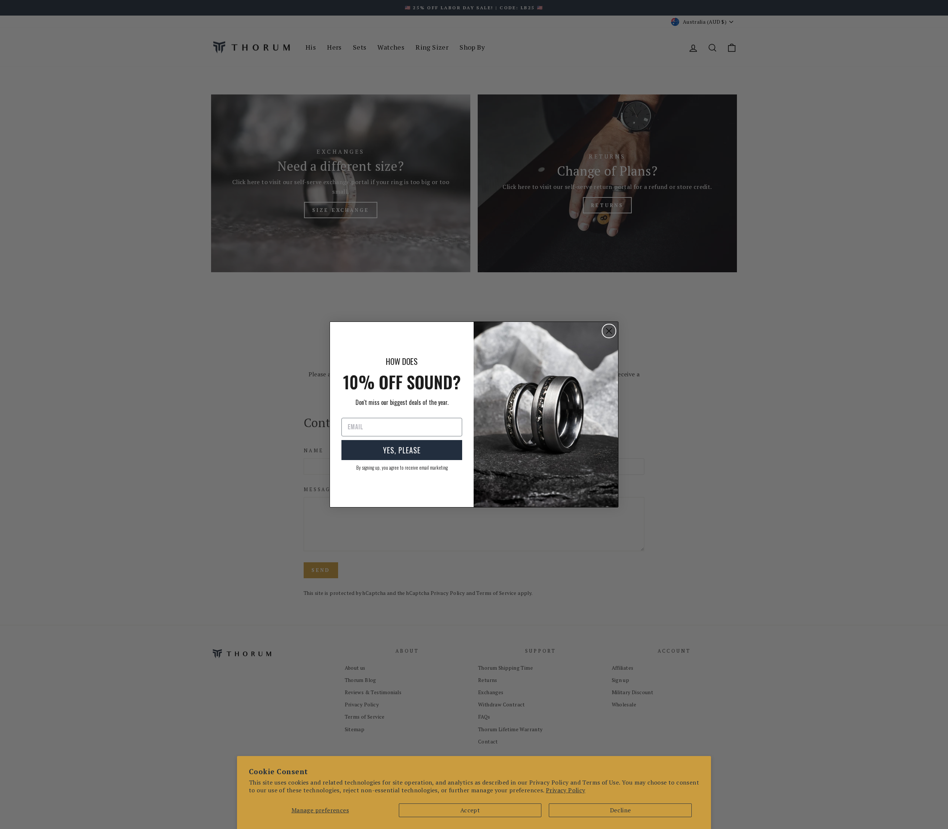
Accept (470, 810)
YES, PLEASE (402, 450)
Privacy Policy (565, 790)
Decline (620, 810)
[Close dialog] (608, 330)
